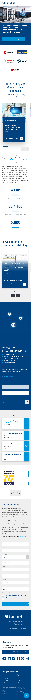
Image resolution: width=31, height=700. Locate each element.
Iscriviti (15, 651)
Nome (5, 387)
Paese (6, 586)
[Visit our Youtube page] (4, 659)
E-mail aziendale (9, 567)
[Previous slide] (13, 295)
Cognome (7, 548)
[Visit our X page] (13, 658)
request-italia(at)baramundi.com (17, 628)
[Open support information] (26, 695)
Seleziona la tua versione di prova (14, 593)
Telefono (7, 554)
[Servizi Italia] (22, 61)
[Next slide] (18, 295)
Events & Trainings (7, 680)
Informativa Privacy (14, 687)
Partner (4, 682)
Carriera (19, 677)
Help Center (19, 680)
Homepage (5, 675)
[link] (11, 3)
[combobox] (15, 557)
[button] (29, 3)
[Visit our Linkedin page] (9, 658)
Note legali (5, 687)
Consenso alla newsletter (13, 382)
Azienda (19, 679)
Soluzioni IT (5, 679)
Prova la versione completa (13, 39)
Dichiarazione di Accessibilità (14, 689)
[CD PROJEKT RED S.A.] (9, 52)
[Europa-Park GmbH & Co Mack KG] (22, 52)
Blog (18, 675)
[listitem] (13, 121)
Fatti (18, 682)
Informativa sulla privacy (8, 376)
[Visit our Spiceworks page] (22, 658)
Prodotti (4, 677)
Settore (7, 580)
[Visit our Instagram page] (27, 658)
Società (7, 573)
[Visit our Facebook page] (18, 658)
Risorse (4, 684)
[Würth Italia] (15, 70)
